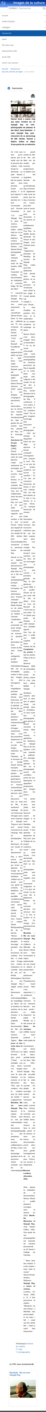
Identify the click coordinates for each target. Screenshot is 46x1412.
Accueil (5, 69)
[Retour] (9, 88)
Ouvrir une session (10, 63)
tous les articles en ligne (12, 71)
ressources (15, 69)
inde (20, 1349)
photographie (24, 1352)
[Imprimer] (33, 96)
